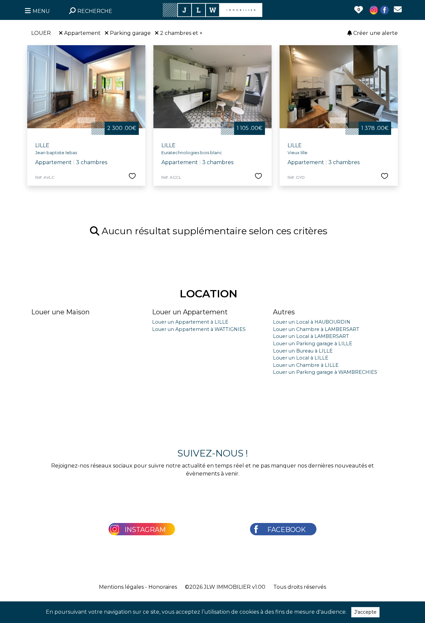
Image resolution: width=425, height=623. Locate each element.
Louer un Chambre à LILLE (306, 365)
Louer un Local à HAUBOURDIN (311, 322)
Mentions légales (121, 587)
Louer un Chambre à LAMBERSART (316, 329)
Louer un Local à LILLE (300, 358)
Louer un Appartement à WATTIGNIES (199, 329)
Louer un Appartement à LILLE (190, 322)
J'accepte (365, 612)
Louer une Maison (60, 312)
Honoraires (162, 587)
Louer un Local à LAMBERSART (311, 336)
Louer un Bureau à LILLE (303, 351)
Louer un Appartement (190, 312)
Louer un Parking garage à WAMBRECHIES (325, 372)
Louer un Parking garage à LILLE (312, 344)
